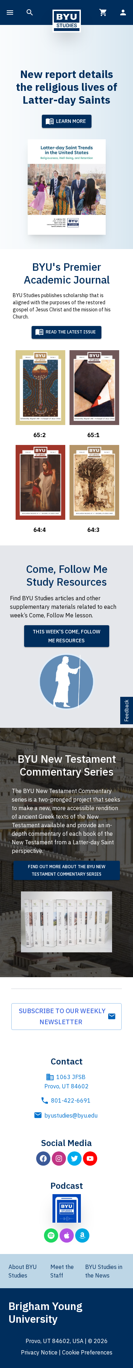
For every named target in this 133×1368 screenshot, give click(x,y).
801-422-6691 (71, 1100)
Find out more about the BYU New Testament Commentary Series (66, 870)
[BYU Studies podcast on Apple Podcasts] (67, 1235)
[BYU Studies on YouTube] (90, 1158)
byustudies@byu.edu (71, 1115)
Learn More (71, 121)
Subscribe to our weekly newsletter (62, 1016)
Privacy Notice (39, 1352)
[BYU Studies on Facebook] (43, 1158)
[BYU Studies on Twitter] (74, 1158)
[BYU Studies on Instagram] (59, 1158)
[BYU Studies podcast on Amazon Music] (82, 1235)
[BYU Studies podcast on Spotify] (51, 1235)
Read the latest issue (71, 332)
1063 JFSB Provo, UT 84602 (66, 1081)
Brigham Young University (45, 1312)
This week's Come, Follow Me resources (66, 636)
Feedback (126, 710)
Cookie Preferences (87, 1352)
